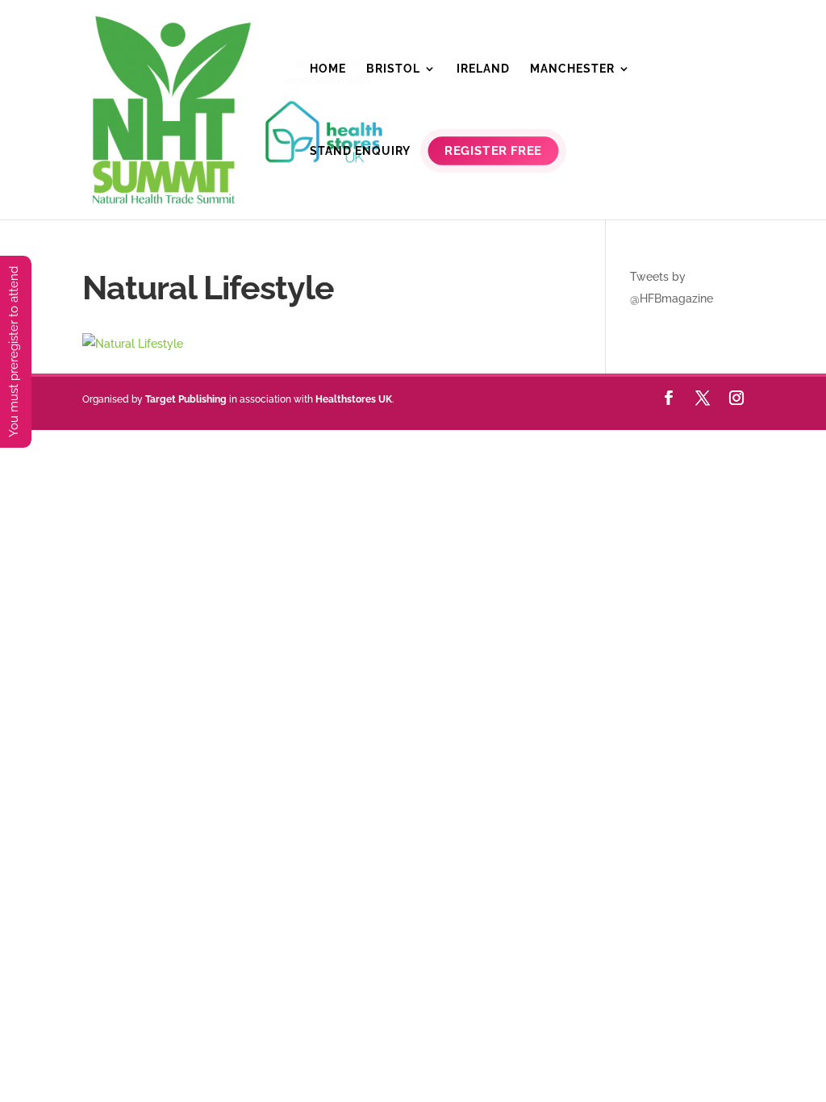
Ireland (483, 69)
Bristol (393, 69)
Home (328, 69)
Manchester (572, 69)
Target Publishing (186, 399)
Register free (494, 151)
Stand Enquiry (360, 151)
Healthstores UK (353, 399)
